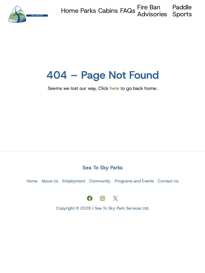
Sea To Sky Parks (102, 167)
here (114, 88)
